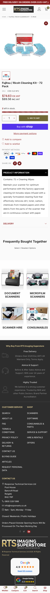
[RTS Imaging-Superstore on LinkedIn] (29, 531)
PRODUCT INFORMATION (16, 172)
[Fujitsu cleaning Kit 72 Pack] (25, 44)
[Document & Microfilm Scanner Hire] (12, 313)
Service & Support (37, 432)
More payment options (25, 133)
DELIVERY (8, 223)
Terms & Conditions (8, 430)
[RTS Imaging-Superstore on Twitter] (23, 532)
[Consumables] (37, 313)
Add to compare (12, 139)
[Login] (39, 9)
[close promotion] (48, 2)
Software (32, 418)
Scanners (32, 413)
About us (7, 418)
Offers (31, 442)
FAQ (4, 423)
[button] (4, 118)
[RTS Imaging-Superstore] (23, 9)
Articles (7, 461)
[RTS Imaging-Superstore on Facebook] (20, 532)
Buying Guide (9, 456)
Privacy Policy (10, 437)
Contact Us (8, 451)
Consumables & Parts (35, 425)
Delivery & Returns (7, 444)
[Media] (46, 23)
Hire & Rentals (35, 437)
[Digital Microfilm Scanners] (37, 279)
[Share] (15, 163)
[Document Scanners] (12, 279)
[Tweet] (19, 163)
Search (6, 413)
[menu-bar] (6, 9)
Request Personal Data (12, 469)
